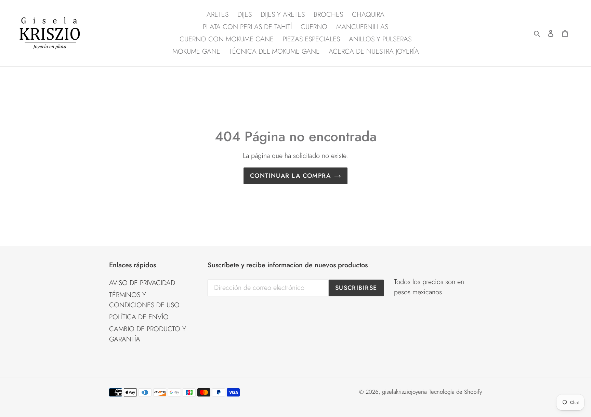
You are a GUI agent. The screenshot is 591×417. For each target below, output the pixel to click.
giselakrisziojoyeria (404, 392)
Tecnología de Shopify (455, 392)
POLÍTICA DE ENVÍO (139, 317)
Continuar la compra (290, 175)
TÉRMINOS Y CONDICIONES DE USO (144, 300)
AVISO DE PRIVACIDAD (142, 283)
